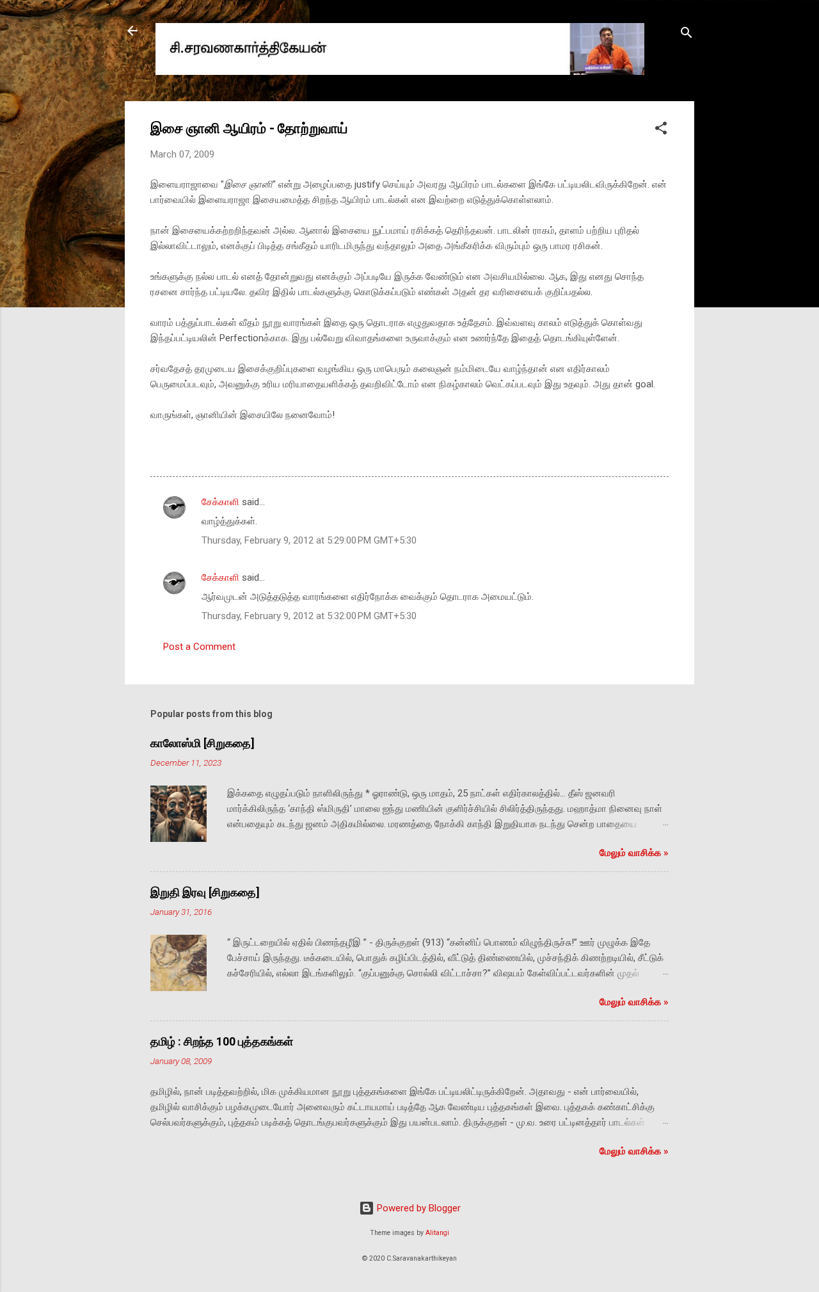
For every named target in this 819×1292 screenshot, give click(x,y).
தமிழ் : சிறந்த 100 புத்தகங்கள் (221, 1041)
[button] (661, 130)
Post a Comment (199, 646)
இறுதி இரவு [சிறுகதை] (205, 892)
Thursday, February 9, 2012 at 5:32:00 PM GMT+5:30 (309, 616)
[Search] (686, 34)
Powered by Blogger (417, 1208)
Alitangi (437, 1233)
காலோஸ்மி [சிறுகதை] (202, 743)
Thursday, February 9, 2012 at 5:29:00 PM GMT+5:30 (309, 540)
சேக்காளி (220, 502)
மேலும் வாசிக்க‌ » (634, 853)
